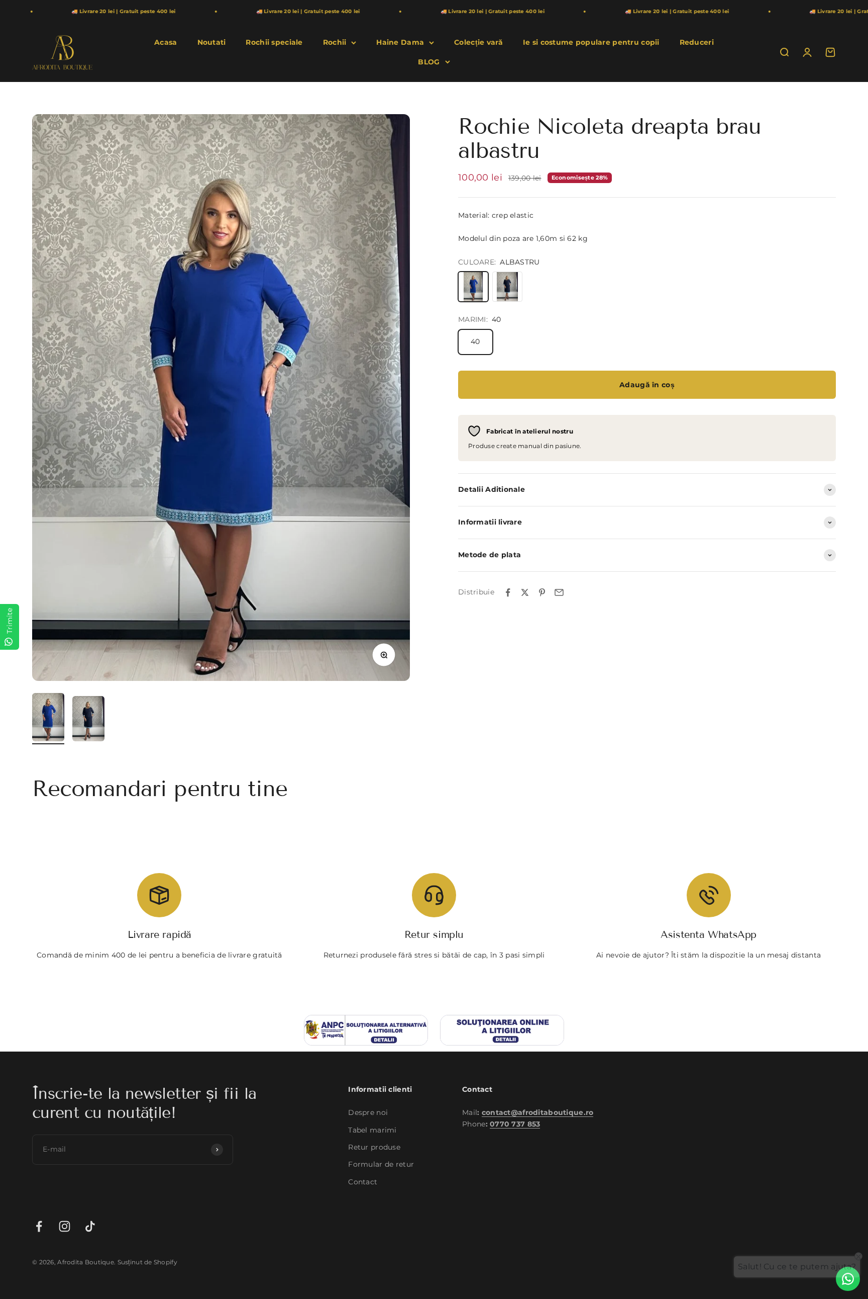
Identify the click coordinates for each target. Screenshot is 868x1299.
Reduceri (697, 42)
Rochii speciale (274, 42)
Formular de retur (381, 1164)
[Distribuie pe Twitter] (524, 592)
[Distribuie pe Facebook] (507, 592)
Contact (362, 1181)
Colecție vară (478, 42)
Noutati (211, 42)
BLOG (429, 61)
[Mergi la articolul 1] (48, 718)
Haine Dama (400, 42)
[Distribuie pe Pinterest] (542, 592)
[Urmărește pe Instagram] (64, 1226)
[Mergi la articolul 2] (88, 720)
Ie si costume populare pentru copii (591, 42)
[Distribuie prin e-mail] (559, 592)
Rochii (335, 42)
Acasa (165, 42)
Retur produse (374, 1147)
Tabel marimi (372, 1130)
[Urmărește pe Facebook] (39, 1226)
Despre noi (368, 1112)
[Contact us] (848, 1279)
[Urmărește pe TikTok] (90, 1226)
